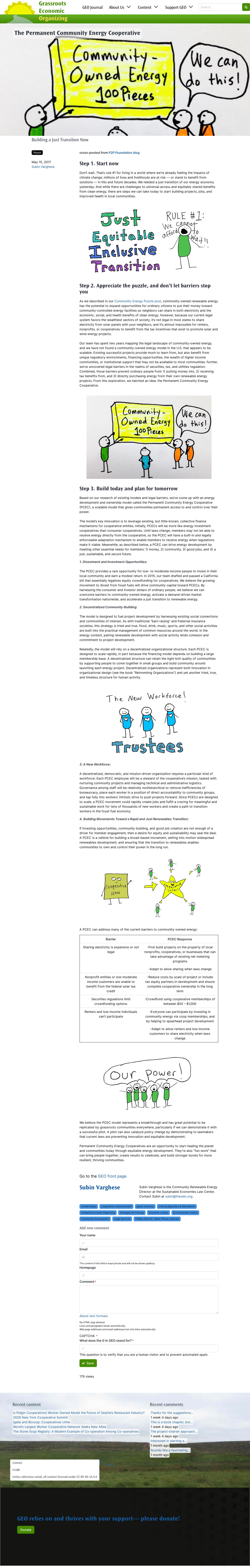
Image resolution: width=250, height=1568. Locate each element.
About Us (116, 8)
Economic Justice (158, 1212)
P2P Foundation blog (124, 153)
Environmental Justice (185, 1212)
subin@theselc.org (178, 1196)
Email (83, 1249)
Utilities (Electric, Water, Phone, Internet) (157, 1218)
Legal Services (122, 1218)
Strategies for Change (132, 1212)
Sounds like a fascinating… (170, 1450)
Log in (110, 1464)
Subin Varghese (43, 167)
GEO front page (112, 1176)
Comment (86, 1282)
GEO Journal (92, 8)
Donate (25, 1530)
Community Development (95, 1218)
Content (144, 8)
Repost (37, 152)
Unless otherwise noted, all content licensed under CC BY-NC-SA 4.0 (54, 1477)
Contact (17, 1463)
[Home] (19, 12)
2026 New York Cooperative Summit (40, 1417)
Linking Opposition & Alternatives (177, 1206)
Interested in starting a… (169, 1441)
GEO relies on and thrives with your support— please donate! (98, 1519)
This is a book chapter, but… (172, 1422)
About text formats (93, 1316)
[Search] (246, 7)
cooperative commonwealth (116, 1206)
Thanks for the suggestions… (172, 1413)
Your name (87, 1235)
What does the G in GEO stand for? (105, 1340)
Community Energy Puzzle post (137, 301)
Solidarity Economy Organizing (98, 1212)
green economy (145, 1206)
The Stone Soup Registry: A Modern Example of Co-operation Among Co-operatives (75, 1431)
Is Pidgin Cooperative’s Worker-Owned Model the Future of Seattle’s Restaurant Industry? (79, 1413)
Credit (16, 1470)
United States (88, 1206)
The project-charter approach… (174, 1431)
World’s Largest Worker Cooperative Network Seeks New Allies (59, 1427)
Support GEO (175, 8)
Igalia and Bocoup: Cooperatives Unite (41, 1422)
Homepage (87, 1267)
